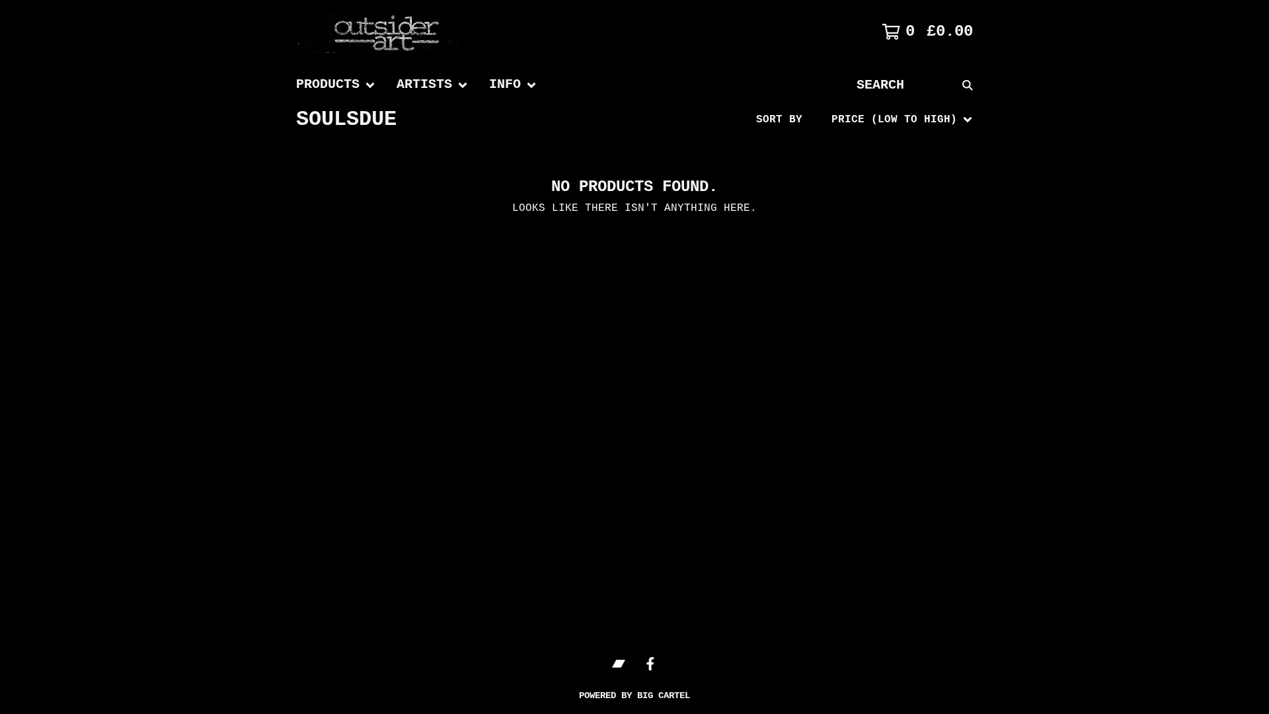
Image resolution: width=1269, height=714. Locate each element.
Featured (834, 154)
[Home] (394, 32)
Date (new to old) (864, 260)
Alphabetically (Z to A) (884, 239)
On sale (831, 175)
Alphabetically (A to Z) (884, 217)
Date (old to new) (864, 281)
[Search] (967, 85)
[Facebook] (650, 664)
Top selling (844, 196)
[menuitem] (335, 85)
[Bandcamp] (618, 664)
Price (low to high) (870, 302)
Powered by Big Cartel (634, 695)
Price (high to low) (870, 323)
